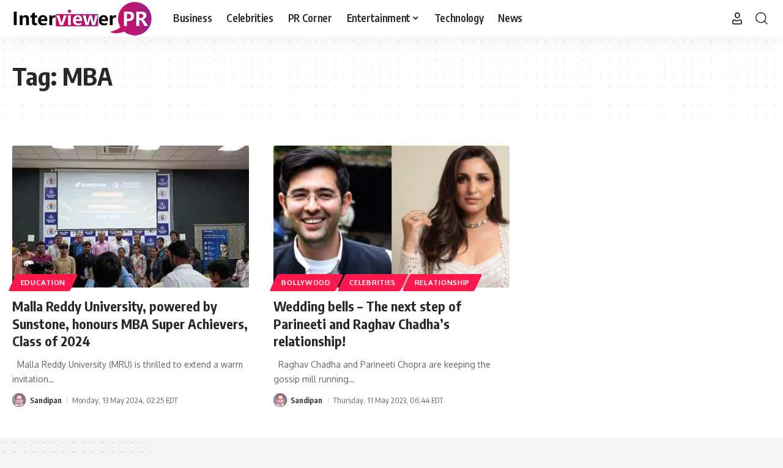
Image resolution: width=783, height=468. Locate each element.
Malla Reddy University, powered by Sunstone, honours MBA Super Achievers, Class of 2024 (130, 323)
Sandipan (46, 400)
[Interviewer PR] (83, 18)
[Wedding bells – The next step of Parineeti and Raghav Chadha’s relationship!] (391, 217)
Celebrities (372, 282)
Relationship (442, 282)
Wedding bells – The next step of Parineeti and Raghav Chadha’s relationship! (367, 323)
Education (43, 282)
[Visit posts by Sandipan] (19, 400)
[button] (737, 18)
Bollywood (305, 282)
